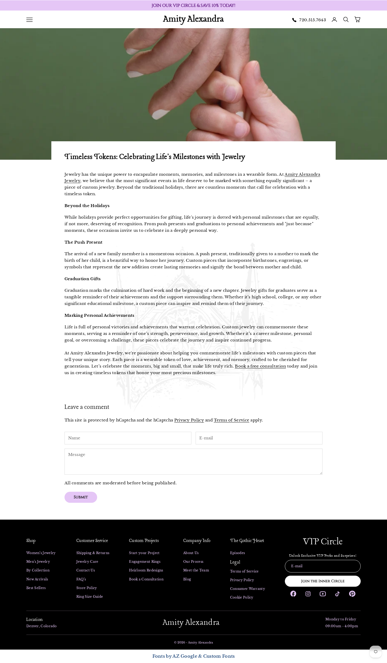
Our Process (193, 562)
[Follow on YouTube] (323, 593)
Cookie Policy (242, 597)
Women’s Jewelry (41, 553)
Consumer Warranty (247, 589)
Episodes (237, 553)
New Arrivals (37, 579)
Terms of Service (231, 420)
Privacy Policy (189, 420)
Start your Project (144, 553)
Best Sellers (36, 588)
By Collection (37, 570)
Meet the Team (196, 570)
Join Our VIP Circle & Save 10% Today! (193, 5)
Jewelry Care (87, 562)
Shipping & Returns (92, 553)
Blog (187, 579)
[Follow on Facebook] (293, 593)
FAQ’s (81, 579)
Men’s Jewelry (38, 562)
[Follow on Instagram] (308, 594)
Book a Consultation (146, 579)
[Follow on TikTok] (337, 594)
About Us (191, 553)
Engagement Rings (144, 562)
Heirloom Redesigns (146, 570)
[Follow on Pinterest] (352, 593)
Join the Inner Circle (323, 581)
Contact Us (85, 570)
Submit (81, 497)
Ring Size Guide (89, 597)
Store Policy (86, 588)
